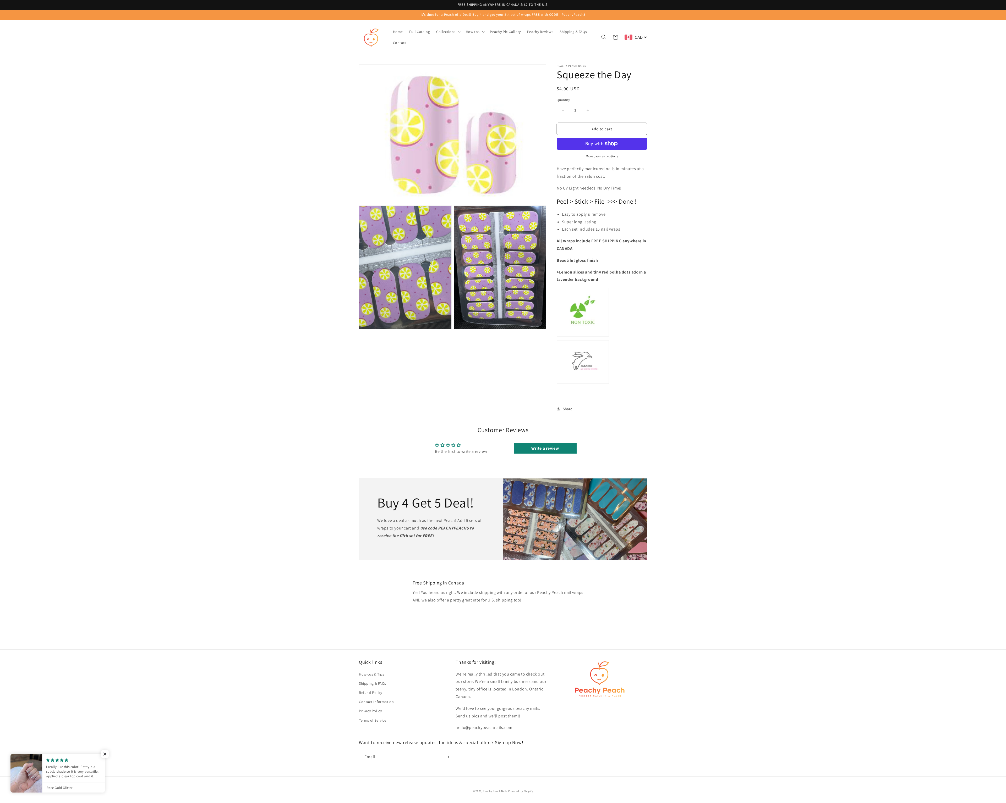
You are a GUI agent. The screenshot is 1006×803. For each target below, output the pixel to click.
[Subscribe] (447, 757)
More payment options (602, 156)
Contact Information (376, 701)
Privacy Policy (370, 711)
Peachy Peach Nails (495, 791)
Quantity (563, 100)
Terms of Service (372, 720)
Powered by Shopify (520, 791)
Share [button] (567, 408)
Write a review (545, 448)
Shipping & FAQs (372, 683)
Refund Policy (370, 692)
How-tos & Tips (371, 674)
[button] (448, 31)
